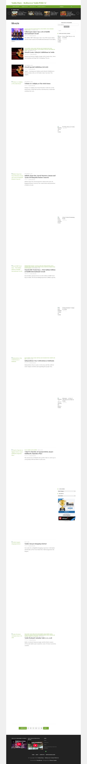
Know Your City (16, 6)
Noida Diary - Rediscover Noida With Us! (29, 3)
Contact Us (46, 742)
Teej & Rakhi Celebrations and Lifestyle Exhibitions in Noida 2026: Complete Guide (67, 14)
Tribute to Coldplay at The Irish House (38, 83)
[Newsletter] (74, 6)
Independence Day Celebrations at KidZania (39, 361)
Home (45, 744)
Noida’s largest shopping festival (35, 544)
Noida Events (43, 28)
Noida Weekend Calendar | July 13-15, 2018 (38, 638)
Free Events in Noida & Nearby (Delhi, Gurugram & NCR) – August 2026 (19, 14)
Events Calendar (41, 6)
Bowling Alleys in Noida (68, 126)
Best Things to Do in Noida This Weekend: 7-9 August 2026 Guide (38, 13)
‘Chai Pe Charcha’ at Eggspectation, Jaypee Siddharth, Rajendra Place (39, 452)
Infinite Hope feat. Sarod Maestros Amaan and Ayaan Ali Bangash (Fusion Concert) (40, 176)
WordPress (39, 760)
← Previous (23, 728)
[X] (66, 6)
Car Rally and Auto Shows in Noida (32, 28)
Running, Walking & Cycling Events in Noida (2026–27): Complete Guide (51, 14)
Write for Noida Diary (50, 754)
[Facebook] (65, 6)
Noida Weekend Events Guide (42, 635)
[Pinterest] (70, 6)
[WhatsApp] (71, 6)
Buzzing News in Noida (30, 265)
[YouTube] (73, 6)
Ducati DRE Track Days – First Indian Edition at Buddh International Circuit (40, 271)
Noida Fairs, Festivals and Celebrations (40, 48)
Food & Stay (32, 6)
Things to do (24, 6)
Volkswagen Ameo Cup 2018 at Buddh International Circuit (37, 32)
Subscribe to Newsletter (66, 22)
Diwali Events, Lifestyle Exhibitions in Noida (39, 52)
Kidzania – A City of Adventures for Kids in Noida (68, 400)
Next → (46, 728)
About (45, 740)
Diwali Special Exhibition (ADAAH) (36, 67)
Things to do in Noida (33, 636)
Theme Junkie (53, 760)
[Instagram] (68, 6)
